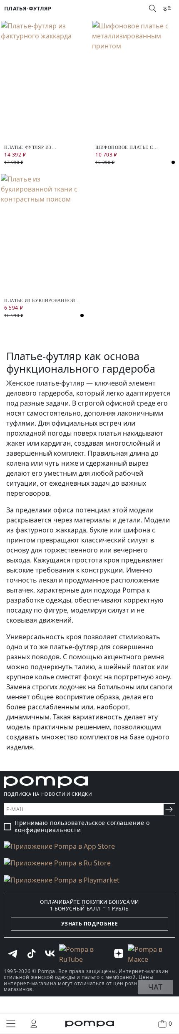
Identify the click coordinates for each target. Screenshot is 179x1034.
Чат (155, 987)
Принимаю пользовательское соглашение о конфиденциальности (82, 827)
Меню (10, 1023)
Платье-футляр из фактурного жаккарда (35, 147)
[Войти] (33, 1023)
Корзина (170, 1023)
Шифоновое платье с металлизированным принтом (124, 147)
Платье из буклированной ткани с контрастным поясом (39, 300)
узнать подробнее (89, 923)
